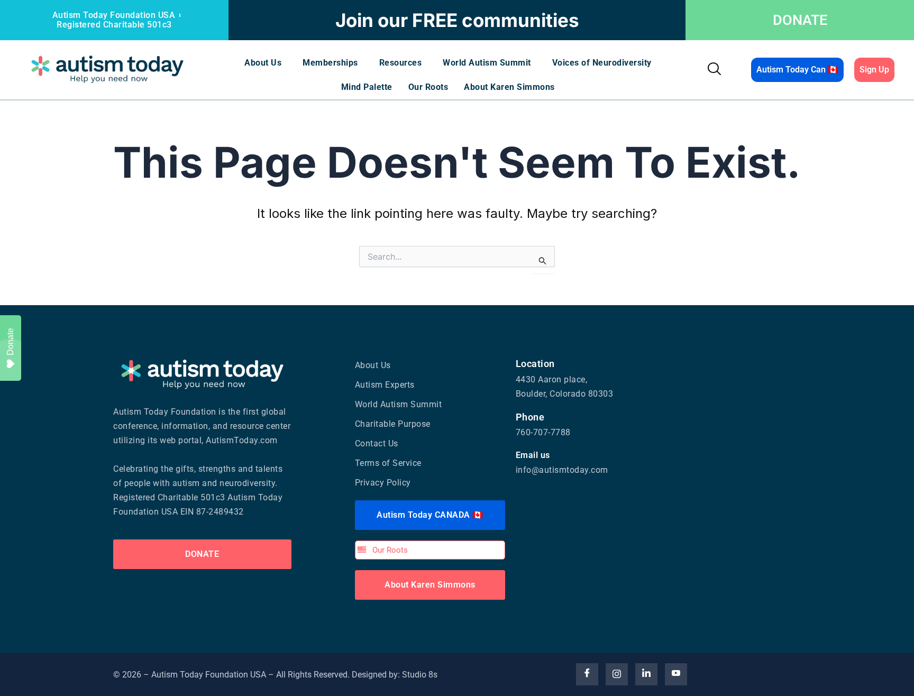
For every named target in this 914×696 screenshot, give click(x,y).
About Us (262, 63)
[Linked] (646, 674)
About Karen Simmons (509, 87)
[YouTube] (676, 674)
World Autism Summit (487, 63)
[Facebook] (587, 674)
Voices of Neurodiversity (602, 63)
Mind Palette (366, 87)
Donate (10, 341)
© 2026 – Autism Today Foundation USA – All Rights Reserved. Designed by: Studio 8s (275, 675)
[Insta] (617, 674)
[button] (265, 63)
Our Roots (428, 87)
